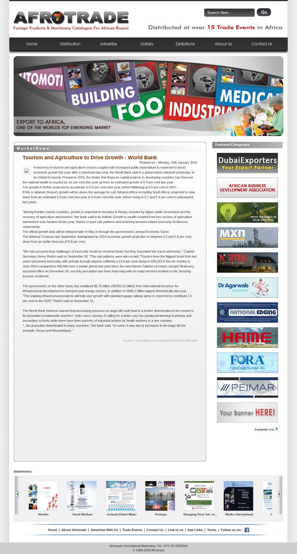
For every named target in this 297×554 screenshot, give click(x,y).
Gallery (146, 44)
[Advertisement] (73, 385)
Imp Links (195, 530)
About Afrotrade (73, 530)
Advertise (108, 44)
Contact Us (261, 44)
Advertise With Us (104, 530)
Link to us (175, 530)
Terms (211, 530)
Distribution (70, 44)
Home (31, 44)
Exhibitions (185, 44)
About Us (223, 44)
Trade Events (132, 530)
